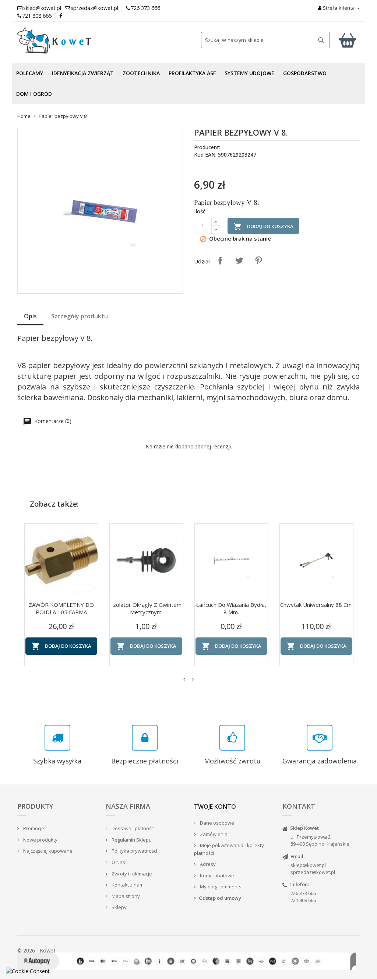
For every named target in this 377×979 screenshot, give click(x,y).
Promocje (33, 828)
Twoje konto (215, 807)
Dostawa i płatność (132, 828)
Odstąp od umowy (220, 898)
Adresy (207, 864)
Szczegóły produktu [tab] (79, 316)
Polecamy (29, 73)
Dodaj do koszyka (263, 226)
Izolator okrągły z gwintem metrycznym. (146, 608)
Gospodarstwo (305, 73)
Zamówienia (213, 834)
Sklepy (118, 907)
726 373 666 (145, 7)
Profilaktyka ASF (192, 73)
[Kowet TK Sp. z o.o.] (70, 40)
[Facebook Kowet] (61, 15)
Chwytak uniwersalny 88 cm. (316, 604)
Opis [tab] (30, 316)
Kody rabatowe (216, 875)
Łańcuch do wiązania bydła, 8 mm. (231, 608)
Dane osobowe (216, 822)
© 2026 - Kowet (36, 950)
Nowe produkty (39, 839)
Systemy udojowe (249, 73)
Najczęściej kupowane (47, 850)
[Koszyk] (347, 40)
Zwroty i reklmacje (131, 873)
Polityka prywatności (133, 850)
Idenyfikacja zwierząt (83, 73)
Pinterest (258, 260)
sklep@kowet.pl (308, 865)
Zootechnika (141, 73)
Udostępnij (220, 260)
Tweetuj (239, 260)
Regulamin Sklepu (131, 839)
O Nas (117, 862)
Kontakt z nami (127, 884)
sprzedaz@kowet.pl (312, 872)
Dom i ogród (34, 93)
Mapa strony (125, 896)
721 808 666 (37, 15)
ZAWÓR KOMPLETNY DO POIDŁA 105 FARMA (61, 608)
